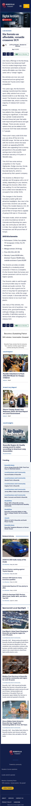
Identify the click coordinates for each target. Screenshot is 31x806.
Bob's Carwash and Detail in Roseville (16, 497)
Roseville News (7, 453)
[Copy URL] (12, 54)
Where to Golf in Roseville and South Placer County (16, 520)
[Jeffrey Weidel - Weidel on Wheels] (3, 45)
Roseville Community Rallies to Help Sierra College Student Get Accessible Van (16, 513)
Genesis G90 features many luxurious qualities (12, 578)
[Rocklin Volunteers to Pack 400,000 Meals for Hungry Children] (15, 363)
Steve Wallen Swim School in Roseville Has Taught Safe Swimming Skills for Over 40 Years (14, 723)
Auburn (5, 380)
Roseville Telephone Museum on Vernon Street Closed (17, 528)
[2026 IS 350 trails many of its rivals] (15, 548)
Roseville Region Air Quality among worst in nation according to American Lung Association (14, 448)
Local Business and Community (15, 472)
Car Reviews (7, 30)
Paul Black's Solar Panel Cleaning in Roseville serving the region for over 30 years (15, 633)
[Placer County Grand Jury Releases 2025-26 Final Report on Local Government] (15, 398)
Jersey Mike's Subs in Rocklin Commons (17, 491)
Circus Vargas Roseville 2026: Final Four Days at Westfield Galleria (17, 468)
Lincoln (7, 518)
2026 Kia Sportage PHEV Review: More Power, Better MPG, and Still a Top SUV (14, 596)
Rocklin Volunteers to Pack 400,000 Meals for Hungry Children (13, 376)
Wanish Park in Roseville (12, 480)
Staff (9, 380)
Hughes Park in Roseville (12, 486)
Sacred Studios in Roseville (13, 474)
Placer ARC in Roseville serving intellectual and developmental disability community (17, 504)
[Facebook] (4, 54)
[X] (8, 54)
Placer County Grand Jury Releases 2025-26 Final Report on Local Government (15, 411)
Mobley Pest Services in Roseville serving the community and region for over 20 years (14, 678)
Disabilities (8, 500)
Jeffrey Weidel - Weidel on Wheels (17, 45)
